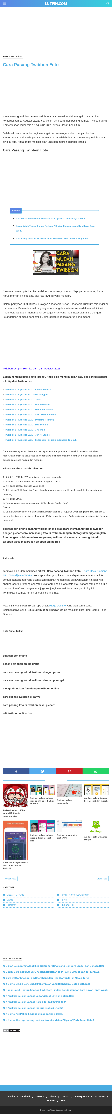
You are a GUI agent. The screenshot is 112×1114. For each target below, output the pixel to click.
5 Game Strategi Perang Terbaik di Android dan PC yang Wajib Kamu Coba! (50, 1020)
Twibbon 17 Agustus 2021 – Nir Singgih (26, 394)
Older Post (102, 879)
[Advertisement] (56, 30)
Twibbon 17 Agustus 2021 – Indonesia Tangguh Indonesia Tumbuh (41, 440)
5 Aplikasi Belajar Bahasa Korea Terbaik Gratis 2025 (36, 1002)
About (53, 1096)
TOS (63, 1100)
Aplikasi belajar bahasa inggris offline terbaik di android (42, 801)
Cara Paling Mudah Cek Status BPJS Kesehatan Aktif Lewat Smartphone (52, 238)
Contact (65, 1096)
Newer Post (10, 879)
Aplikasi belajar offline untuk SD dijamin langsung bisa (14, 813)
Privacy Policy (82, 1096)
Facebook (25, 1096)
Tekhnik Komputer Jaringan (74, 894)
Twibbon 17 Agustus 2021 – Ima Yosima (26, 424)
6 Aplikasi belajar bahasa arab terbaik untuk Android (15, 865)
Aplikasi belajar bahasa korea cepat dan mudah (96, 799)
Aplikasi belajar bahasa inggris (95, 838)
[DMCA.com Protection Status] (12, 1031)
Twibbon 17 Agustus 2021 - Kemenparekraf (28, 389)
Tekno (63, 899)
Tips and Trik (67, 905)
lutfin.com (56, 4)
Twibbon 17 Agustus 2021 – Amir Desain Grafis (30, 414)
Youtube (10, 1096)
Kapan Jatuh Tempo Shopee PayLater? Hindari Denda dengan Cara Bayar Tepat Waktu (55, 228)
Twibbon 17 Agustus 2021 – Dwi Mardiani (27, 404)
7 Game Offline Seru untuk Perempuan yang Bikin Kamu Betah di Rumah (48, 984)
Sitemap (51, 1100)
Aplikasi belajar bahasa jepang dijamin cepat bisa (41, 838)
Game (10, 899)
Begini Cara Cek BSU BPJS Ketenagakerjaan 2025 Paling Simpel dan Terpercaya (52, 972)
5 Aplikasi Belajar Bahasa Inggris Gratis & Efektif (34, 1008)
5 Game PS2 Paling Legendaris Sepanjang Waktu (34, 1014)
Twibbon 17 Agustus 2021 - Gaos (23, 399)
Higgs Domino (57, 605)
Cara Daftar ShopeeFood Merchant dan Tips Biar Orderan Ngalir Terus (50, 218)
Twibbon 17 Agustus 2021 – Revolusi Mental (29, 409)
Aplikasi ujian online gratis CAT (67, 836)
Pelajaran (11, 905)
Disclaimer (99, 1096)
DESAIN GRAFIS (15, 894)
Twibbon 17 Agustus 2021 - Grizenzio (25, 429)
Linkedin (40, 1096)
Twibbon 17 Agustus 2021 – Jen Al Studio (27, 435)
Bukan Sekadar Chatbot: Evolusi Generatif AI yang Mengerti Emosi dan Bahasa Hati (55, 966)
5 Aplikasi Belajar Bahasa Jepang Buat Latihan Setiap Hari (40, 996)
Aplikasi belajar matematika (64, 801)
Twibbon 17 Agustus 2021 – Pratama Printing (29, 419)
